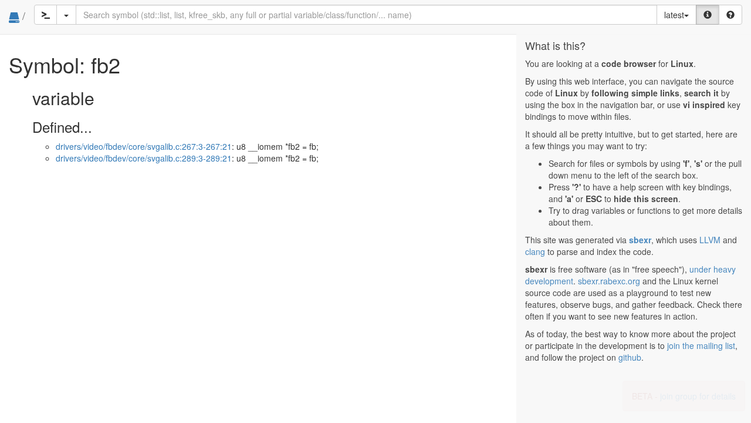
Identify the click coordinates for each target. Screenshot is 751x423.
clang (535, 251)
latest (674, 15)
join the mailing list (701, 345)
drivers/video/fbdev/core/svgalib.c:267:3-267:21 (144, 146)
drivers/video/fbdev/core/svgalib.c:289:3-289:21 (144, 158)
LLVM (709, 240)
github (629, 357)
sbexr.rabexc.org (609, 281)
